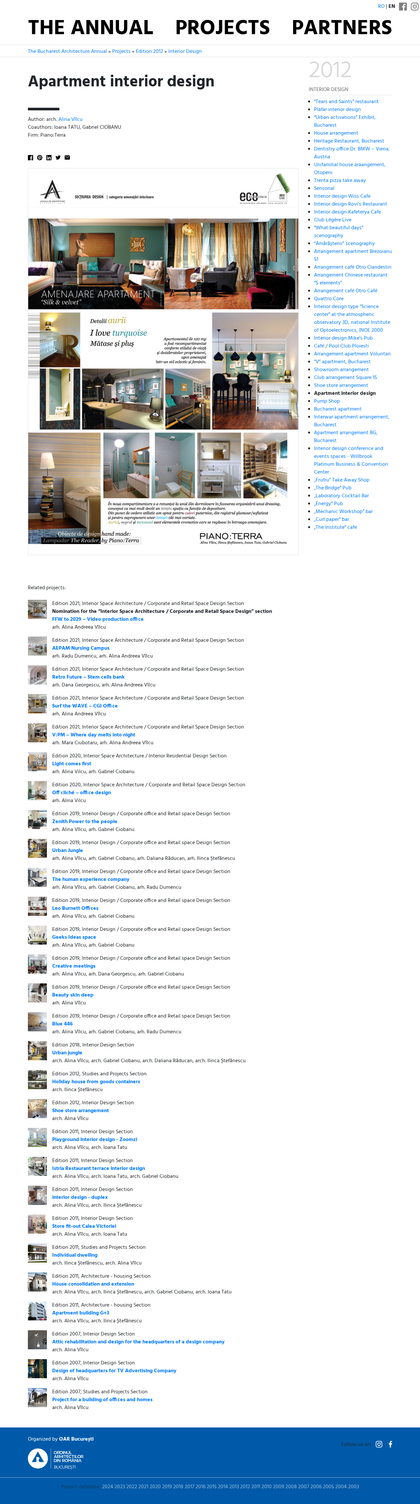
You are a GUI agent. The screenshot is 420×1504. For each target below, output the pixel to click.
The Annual (90, 29)
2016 (200, 1487)
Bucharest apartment (338, 409)
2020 (155, 1487)
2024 (107, 1487)
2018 (178, 1487)
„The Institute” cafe (335, 527)
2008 (291, 1487)
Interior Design (185, 51)
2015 (212, 1487)
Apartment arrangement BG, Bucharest (346, 436)
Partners (342, 29)
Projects (222, 29)
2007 (303, 1487)
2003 (353, 1487)
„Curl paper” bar (331, 519)
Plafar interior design (337, 109)
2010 (267, 1487)
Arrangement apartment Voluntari (352, 353)
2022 (131, 1487)
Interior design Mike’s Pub (343, 338)
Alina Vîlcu (70, 119)
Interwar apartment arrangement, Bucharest (351, 421)
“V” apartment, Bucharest (342, 361)
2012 (245, 1487)
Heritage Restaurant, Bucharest (349, 141)
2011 (255, 1487)
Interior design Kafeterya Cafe (347, 212)
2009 (278, 1487)
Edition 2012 (149, 51)
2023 (120, 1487)
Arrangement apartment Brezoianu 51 (353, 255)
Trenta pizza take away (340, 180)
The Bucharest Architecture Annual (67, 51)
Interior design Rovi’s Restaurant (350, 204)
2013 (234, 1487)
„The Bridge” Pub (332, 487)
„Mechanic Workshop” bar (343, 511)
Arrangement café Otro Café (345, 290)
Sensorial (324, 188)
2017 (189, 1487)
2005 (328, 1487)
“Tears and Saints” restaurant (346, 101)
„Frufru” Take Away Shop (341, 480)
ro (381, 6)
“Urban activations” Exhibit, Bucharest (345, 121)
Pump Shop (327, 401)
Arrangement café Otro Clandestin (352, 267)
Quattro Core (329, 298)
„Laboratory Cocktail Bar (341, 495)
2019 (167, 1487)
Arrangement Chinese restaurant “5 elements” (351, 279)
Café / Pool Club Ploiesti (341, 346)
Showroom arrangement (341, 369)
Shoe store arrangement (341, 385)
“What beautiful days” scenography (338, 231)
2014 (223, 1487)
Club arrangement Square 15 (345, 377)
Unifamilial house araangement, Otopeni (350, 168)
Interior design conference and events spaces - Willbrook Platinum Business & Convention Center (351, 460)
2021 (143, 1487)
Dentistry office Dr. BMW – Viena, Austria (352, 153)
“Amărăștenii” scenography (344, 243)
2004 (341, 1487)
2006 (316, 1487)
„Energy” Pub (328, 503)
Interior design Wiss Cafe (342, 196)
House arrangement (336, 133)
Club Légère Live (332, 219)
